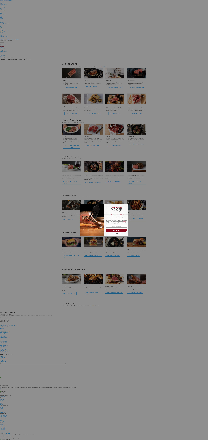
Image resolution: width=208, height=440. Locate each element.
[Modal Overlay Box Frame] (104, 220)
